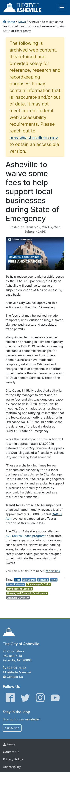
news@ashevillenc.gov (34, 137)
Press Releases (15, 584)
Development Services (19, 588)
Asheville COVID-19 (18, 597)
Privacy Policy (13, 759)
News (54, 579)
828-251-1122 (16, 668)
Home (10, 744)
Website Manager (19, 672)
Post (17, 579)
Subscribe (12, 728)
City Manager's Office (38, 584)
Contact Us (15, 677)
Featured (43, 579)
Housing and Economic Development (27, 593)
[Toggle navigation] (62, 7)
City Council (28, 579)
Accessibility (12, 767)
